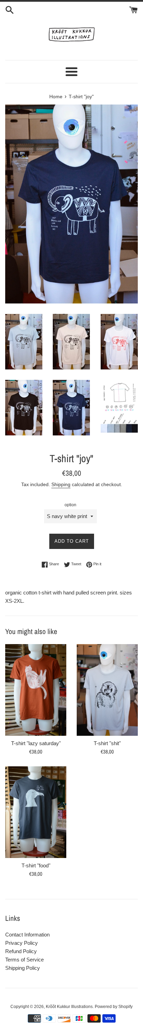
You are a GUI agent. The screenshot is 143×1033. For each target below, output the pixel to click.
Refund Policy (21, 951)
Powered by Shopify (114, 1006)
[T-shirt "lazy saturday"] (35, 690)
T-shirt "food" (36, 865)
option (70, 504)
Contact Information (27, 935)
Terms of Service (24, 960)
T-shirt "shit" (107, 743)
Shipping (60, 484)
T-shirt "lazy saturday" (36, 743)
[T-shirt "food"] (35, 812)
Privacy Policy (21, 943)
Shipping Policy (22, 968)
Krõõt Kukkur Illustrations (69, 1006)
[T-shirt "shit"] (107, 690)
